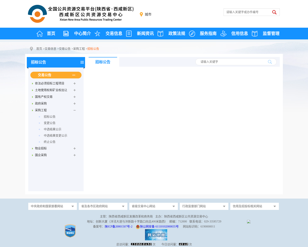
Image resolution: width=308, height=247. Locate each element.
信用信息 (239, 33)
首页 (51, 33)
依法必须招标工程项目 (49, 83)
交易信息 (114, 33)
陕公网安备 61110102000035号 (159, 226)
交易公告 (65, 48)
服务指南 (208, 33)
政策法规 (176, 33)
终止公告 (50, 141)
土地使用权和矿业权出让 (51, 90)
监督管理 (271, 33)
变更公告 (50, 123)
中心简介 (82, 33)
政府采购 (41, 103)
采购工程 (79, 48)
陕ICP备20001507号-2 (118, 226)
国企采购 (41, 155)
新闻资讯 (145, 33)
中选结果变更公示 (55, 135)
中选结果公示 (52, 129)
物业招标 (41, 148)
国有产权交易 (44, 96)
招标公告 (38, 62)
